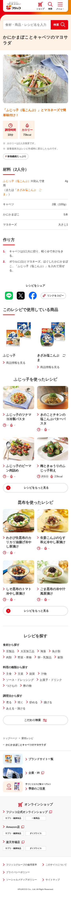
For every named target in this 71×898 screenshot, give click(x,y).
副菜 (32, 673)
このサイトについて (56, 864)
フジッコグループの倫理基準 (21, 864)
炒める (33, 702)
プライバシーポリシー (18, 872)
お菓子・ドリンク (51, 679)
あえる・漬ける (15, 708)
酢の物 (27, 685)
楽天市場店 (15, 842)
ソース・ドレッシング (20, 679)
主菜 (20, 673)
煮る (9, 702)
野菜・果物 (25, 657)
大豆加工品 (27, 651)
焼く (20, 702)
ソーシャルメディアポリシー (21, 879)
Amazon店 (15, 826)
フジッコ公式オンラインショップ (29, 812)
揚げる (48, 702)
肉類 (9, 657)
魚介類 (56, 651)
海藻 (43, 651)
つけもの (11, 685)
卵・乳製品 (44, 657)
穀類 (60, 657)
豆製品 (10, 651)
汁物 (44, 673)
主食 (9, 673)
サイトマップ (53, 879)
